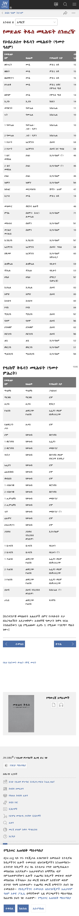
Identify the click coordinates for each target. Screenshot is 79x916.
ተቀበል (9, 908)
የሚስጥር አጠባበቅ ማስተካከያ (54, 897)
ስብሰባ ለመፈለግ (13, 789)
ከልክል (23, 908)
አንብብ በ (8, 22)
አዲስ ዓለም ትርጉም (14, 13)
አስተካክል (38, 908)
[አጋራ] (65, 13)
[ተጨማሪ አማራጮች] (73, 13)
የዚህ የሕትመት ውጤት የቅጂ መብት (19, 662)
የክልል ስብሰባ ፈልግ (15, 796)
